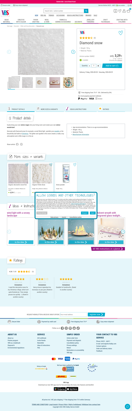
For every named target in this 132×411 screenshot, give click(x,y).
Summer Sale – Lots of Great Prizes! (66, 1)
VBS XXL (43, 15)
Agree (92, 213)
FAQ (38, 348)
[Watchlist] (120, 11)
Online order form (72, 338)
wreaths (56, 131)
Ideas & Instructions (75, 15)
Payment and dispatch (74, 340)
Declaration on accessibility (75, 350)
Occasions (60, 15)
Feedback (99, 351)
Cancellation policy (73, 343)
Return (69, 348)
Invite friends (41, 340)
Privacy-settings (72, 345)
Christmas (25, 134)
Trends (51, 15)
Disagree (84, 213)
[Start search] (86, 11)
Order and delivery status (104, 348)
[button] (9, 52)
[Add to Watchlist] (120, 33)
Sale (95, 15)
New (36, 15)
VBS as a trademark (14, 343)
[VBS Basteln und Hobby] (5, 12)
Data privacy (54, 217)
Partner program (13, 340)
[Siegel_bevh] (68, 369)
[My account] (124, 11)
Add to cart (110, 65)
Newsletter (40, 343)
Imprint (64, 217)
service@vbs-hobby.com (108, 344)
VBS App (69, 353)
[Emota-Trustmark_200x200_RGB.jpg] (92, 368)
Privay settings (42, 213)
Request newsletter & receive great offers (43, 314)
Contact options (101, 346)
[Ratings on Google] (41, 368)
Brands (88, 15)
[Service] (115, 11)
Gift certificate (41, 338)
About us (10, 338)
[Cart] (128, 11)
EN (130, 5)
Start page (9, 26)
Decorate (16, 26)
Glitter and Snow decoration (27, 26)
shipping (119, 60)
